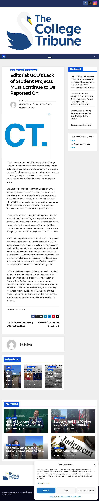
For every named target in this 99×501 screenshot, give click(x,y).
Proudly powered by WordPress (14, 492)
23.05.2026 (60, 455)
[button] (94, 464)
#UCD (31, 108)
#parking (23, 108)
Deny (66, 490)
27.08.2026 (13, 429)
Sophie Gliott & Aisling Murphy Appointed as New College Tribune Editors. (25, 451)
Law (61, 447)
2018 (12, 70)
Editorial (19, 70)
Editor (24, 101)
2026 (8, 367)
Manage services (44, 483)
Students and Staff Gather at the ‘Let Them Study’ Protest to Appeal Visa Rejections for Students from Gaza (82, 98)
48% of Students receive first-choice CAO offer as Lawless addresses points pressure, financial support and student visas (82, 81)
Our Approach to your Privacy (71, 496)
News (29, 370)
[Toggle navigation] (50, 56)
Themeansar (6, 494)
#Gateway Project (44, 104)
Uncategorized (31, 70)
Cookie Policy (55, 496)
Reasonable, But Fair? (80, 125)
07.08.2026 (13, 455)
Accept (46, 490)
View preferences (86, 490)
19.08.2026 (60, 429)
